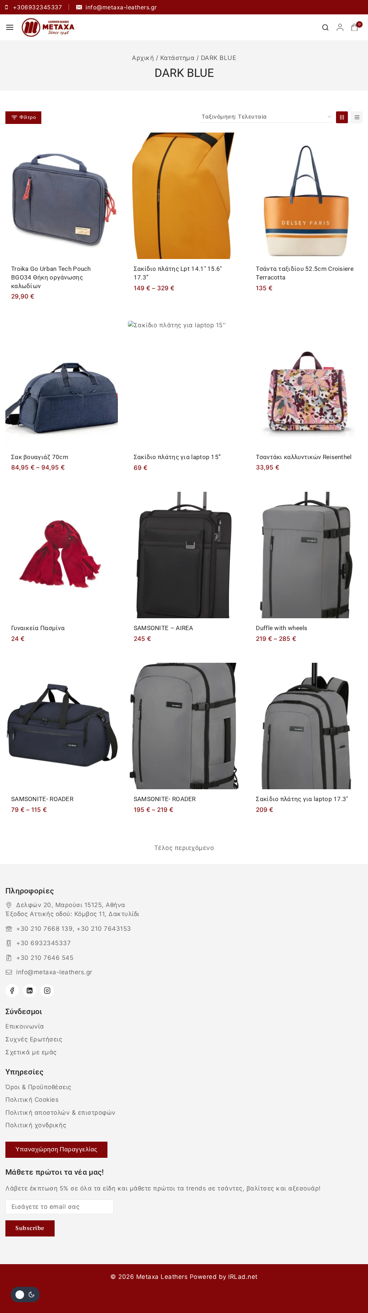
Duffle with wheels (281, 628)
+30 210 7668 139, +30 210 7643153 (73, 928)
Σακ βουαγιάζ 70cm (39, 457)
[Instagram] (47, 990)
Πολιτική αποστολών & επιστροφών (60, 1112)
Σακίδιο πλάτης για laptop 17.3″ (302, 799)
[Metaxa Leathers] (48, 27)
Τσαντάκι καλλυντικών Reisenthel (303, 457)
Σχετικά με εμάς (31, 1052)
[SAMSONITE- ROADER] (61, 726)
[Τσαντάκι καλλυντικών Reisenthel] (306, 384)
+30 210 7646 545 (44, 957)
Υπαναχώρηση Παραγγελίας (56, 1150)
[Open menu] (9, 27)
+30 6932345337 (43, 943)
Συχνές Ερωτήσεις (33, 1039)
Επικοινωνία (24, 1026)
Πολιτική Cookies (32, 1099)
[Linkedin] (29, 990)
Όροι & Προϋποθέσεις (38, 1087)
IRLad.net (243, 1276)
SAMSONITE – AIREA (163, 628)
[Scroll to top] (349, 1290)
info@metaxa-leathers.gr (54, 972)
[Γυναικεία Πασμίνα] (61, 555)
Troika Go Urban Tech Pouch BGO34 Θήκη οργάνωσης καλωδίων (51, 277)
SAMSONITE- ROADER (42, 799)
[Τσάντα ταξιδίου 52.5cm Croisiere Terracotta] (306, 196)
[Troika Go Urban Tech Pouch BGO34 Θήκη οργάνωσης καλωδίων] (61, 196)
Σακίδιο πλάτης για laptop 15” (177, 457)
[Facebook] (12, 990)
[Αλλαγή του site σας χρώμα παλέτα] (25, 1294)
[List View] (357, 117)
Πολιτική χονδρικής (35, 1125)
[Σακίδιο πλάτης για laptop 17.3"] (306, 726)
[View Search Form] (325, 27)
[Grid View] (342, 117)
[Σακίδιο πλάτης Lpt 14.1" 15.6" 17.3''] (184, 196)
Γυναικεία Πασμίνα (38, 628)
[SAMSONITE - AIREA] (184, 555)
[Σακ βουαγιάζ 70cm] (61, 384)
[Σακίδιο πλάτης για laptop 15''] (184, 384)
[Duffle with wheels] (306, 555)
